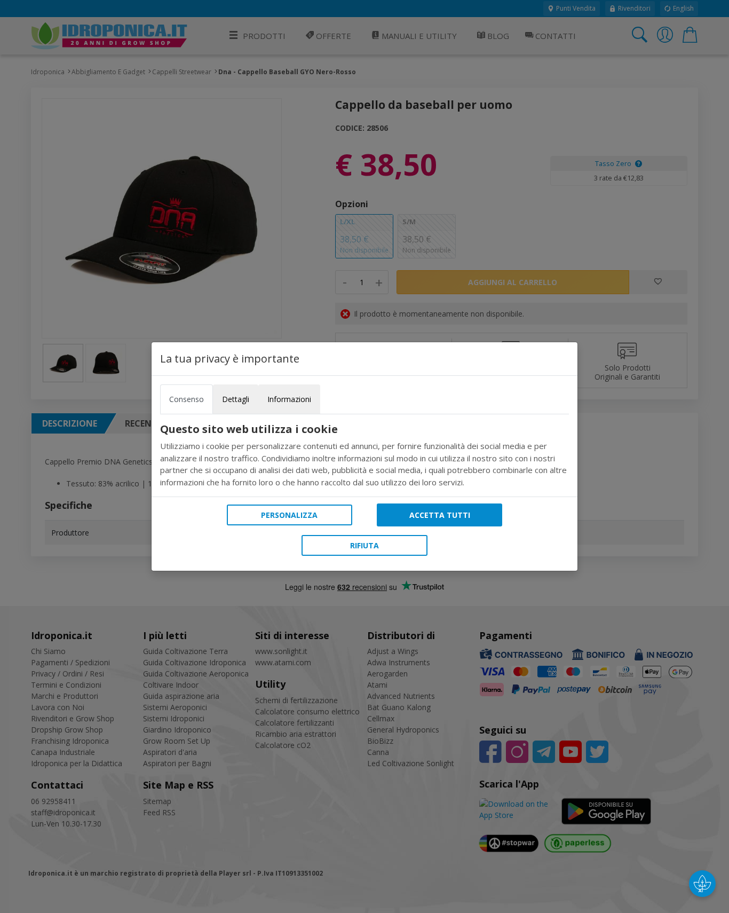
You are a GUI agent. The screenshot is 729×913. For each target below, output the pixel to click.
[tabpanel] (364, 455)
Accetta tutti (439, 515)
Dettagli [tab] (235, 399)
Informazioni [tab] (289, 399)
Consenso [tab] (186, 399)
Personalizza (289, 515)
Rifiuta (364, 545)
